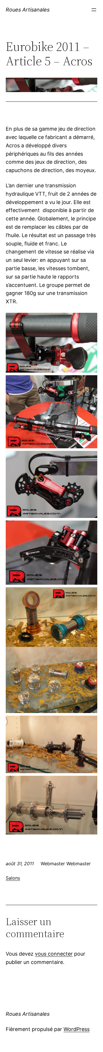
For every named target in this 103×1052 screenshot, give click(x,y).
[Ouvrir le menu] (93, 9)
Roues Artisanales (27, 10)
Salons (13, 878)
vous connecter (54, 954)
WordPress (77, 1029)
